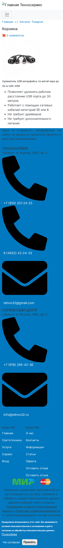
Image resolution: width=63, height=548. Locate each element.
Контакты (32, 440)
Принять (30, 542)
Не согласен (11, 542)
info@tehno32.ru (16, 414)
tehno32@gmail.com (19, 303)
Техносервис (30, 5)
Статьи (31, 454)
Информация (35, 447)
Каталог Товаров (31, 21)
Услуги (6, 447)
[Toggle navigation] (7, 14)
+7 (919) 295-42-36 (18, 365)
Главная (7, 21)
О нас (30, 433)
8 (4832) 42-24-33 (18, 253)
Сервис (7, 454)
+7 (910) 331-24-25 (18, 203)
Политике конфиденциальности (38, 511)
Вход (5, 461)
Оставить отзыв (37, 468)
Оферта (31, 461)
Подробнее (9, 534)
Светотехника (12, 440)
